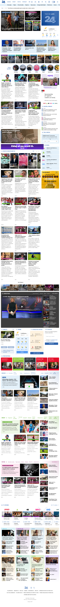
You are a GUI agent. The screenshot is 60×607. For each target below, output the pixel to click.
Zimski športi (45, 418)
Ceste (55, 4)
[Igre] (35, 2)
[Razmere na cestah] (42, 2)
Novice (41, 293)
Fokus (42, 373)
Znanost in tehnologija (33, 373)
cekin (48, 528)
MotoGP (25, 417)
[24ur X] (34, 588)
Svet (51, 373)
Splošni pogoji (19, 592)
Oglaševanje (10, 590)
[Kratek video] (33, 151)
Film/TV (30, 462)
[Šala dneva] (56, 141)
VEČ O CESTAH (36, 353)
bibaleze (5, 528)
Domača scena (11, 462)
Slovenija (9, 4)
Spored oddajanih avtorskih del (46, 592)
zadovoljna (20, 528)
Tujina (14, 4)
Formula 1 (20, 418)
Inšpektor (47, 373)
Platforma (49, 4)
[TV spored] (39, 2)
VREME (22, 352)
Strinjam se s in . (51, 340)
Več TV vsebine (54, 505)
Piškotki (36, 590)
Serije (22, 462)
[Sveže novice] (2, 8)
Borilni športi (33, 418)
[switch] (53, 2)
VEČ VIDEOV (55, 293)
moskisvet (5, 556)
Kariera (25, 590)
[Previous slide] (37, 151)
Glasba (26, 462)
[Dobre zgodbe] (32, 2)
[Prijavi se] (49, 2)
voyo (48, 556)
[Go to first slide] (39, 151)
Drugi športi (50, 418)
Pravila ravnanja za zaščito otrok (31, 592)
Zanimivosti (36, 462)
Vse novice (54, 373)
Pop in (48, 293)
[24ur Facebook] (31, 588)
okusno (34, 556)
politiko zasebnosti (50, 340)
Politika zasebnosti (11, 592)
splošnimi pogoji (54, 339)
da (2, 342)
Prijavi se (51, 343)
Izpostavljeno (36, 293)
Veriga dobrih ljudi (41, 4)
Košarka (29, 417)
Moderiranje (31, 590)
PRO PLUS (21, 590)
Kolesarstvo (40, 417)
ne (2, 344)
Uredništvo (16, 590)
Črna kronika (20, 4)
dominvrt (19, 556)
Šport (45, 293)
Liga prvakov (15, 418)
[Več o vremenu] (57, 35)
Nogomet (10, 417)
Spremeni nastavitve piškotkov (46, 590)
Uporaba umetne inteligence (30, 594)
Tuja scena (33, 4)
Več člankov (20, 282)
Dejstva (27, 4)
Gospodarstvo (27, 373)
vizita (33, 528)
